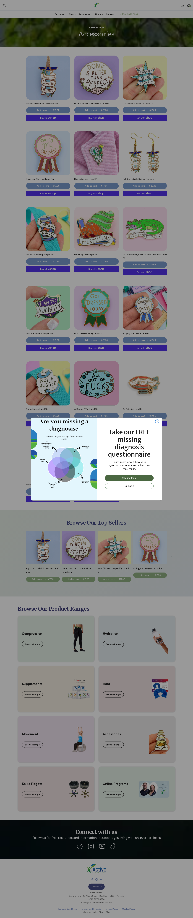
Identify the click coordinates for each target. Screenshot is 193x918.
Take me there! (129, 478)
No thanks (129, 486)
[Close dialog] (157, 421)
